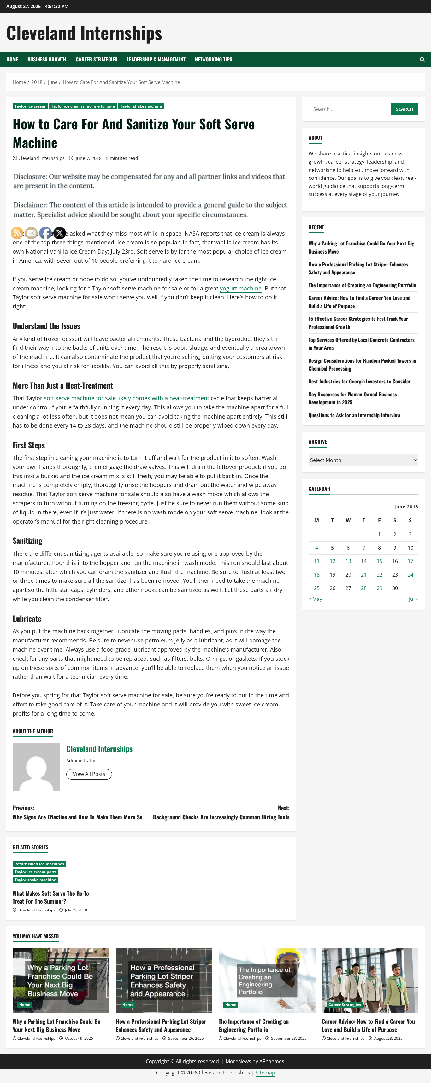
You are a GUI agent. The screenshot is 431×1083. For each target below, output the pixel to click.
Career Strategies (96, 59)
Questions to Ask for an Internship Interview (354, 415)
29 (379, 588)
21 (364, 574)
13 (348, 561)
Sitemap (265, 1072)
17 (410, 561)
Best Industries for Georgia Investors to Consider (360, 381)
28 (364, 588)
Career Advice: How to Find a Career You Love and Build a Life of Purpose (368, 1025)
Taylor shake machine (141, 106)
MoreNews (238, 1061)
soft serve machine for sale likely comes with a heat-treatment (126, 398)
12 (332, 561)
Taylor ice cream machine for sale (83, 106)
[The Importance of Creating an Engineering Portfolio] (267, 980)
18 (317, 574)
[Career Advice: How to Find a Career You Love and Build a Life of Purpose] (370, 980)
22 (379, 574)
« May (315, 598)
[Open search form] (422, 59)
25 (317, 588)
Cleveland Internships (84, 32)
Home (12, 59)
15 (379, 561)
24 (410, 574)
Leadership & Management (156, 59)
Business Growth (46, 59)
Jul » (413, 598)
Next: (221, 812)
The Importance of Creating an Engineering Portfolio (362, 285)
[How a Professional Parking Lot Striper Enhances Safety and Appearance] (164, 980)
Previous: (78, 812)
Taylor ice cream (30, 106)
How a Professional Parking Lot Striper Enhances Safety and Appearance (161, 1025)
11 (317, 561)
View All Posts (89, 773)
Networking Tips (213, 59)
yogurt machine (241, 288)
